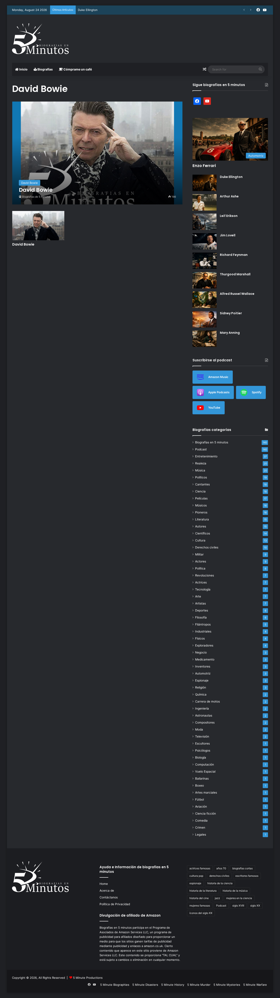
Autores (200, 526)
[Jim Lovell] (204, 241)
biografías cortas (242, 868)
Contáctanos (109, 897)
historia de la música (235, 890)
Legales (200, 834)
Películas (201, 498)
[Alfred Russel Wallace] (204, 300)
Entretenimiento (206, 456)
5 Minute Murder (198, 984)
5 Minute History (172, 984)
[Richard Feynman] (204, 261)
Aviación (201, 806)
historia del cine (199, 898)
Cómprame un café (77, 69)
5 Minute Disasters (145, 984)
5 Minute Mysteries (227, 984)
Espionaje (201, 680)
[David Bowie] (97, 153)
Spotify (256, 392)
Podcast (201, 449)
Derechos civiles (206, 547)
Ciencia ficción (205, 813)
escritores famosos (246, 875)
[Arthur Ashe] (204, 202)
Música (200, 470)
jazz (217, 898)
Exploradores (204, 645)
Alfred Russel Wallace (237, 294)
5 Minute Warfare (255, 984)
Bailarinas (202, 778)
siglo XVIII (238, 905)
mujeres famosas (199, 905)
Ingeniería (202, 708)
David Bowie (23, 244)
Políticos (201, 477)
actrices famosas (199, 868)
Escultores (202, 743)
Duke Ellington (88, 10)
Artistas (200, 603)
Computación (204, 764)
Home (104, 884)
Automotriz (202, 673)
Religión (200, 687)
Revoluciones (204, 575)
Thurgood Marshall (235, 274)
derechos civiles (219, 875)
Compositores (205, 722)
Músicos (201, 505)
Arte (198, 596)
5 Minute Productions (88, 977)
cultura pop (196, 875)
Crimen (200, 827)
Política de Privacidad (115, 904)
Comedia (201, 820)
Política (200, 568)
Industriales (203, 631)
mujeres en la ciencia (239, 898)
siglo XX (255, 905)
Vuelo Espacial (205, 771)
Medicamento (204, 659)
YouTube (214, 407)
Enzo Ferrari (204, 165)
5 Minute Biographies (114, 984)
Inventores (202, 666)
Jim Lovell (227, 235)
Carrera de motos (207, 701)
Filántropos (203, 624)
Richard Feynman (234, 255)
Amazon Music (218, 376)
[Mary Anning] (204, 338)
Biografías (45, 69)
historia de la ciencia (220, 883)
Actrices (201, 582)
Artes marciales (206, 792)
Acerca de (107, 890)
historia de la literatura (203, 890)
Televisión (202, 736)
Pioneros (201, 512)
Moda (199, 729)
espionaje (195, 883)
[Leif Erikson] (204, 222)
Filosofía (201, 617)
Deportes (201, 610)
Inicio (23, 69)
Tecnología (202, 589)
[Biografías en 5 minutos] (40, 38)
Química (200, 694)
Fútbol (199, 799)
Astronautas (203, 715)
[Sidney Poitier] (204, 319)
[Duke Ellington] (204, 183)
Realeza (200, 463)
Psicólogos (202, 750)
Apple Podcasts (218, 392)
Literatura (202, 519)
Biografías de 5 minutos (36, 196)
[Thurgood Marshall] (204, 280)
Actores (200, 561)
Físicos (200, 638)
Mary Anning (230, 332)
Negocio (201, 652)
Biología (200, 757)
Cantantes (202, 484)
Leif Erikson (229, 216)
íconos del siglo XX (200, 913)
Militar (199, 554)
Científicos (202, 533)
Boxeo (199, 785)
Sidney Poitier (231, 313)
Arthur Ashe (229, 196)
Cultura (200, 540)
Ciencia (200, 491)
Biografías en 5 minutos (211, 442)
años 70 (221, 868)
